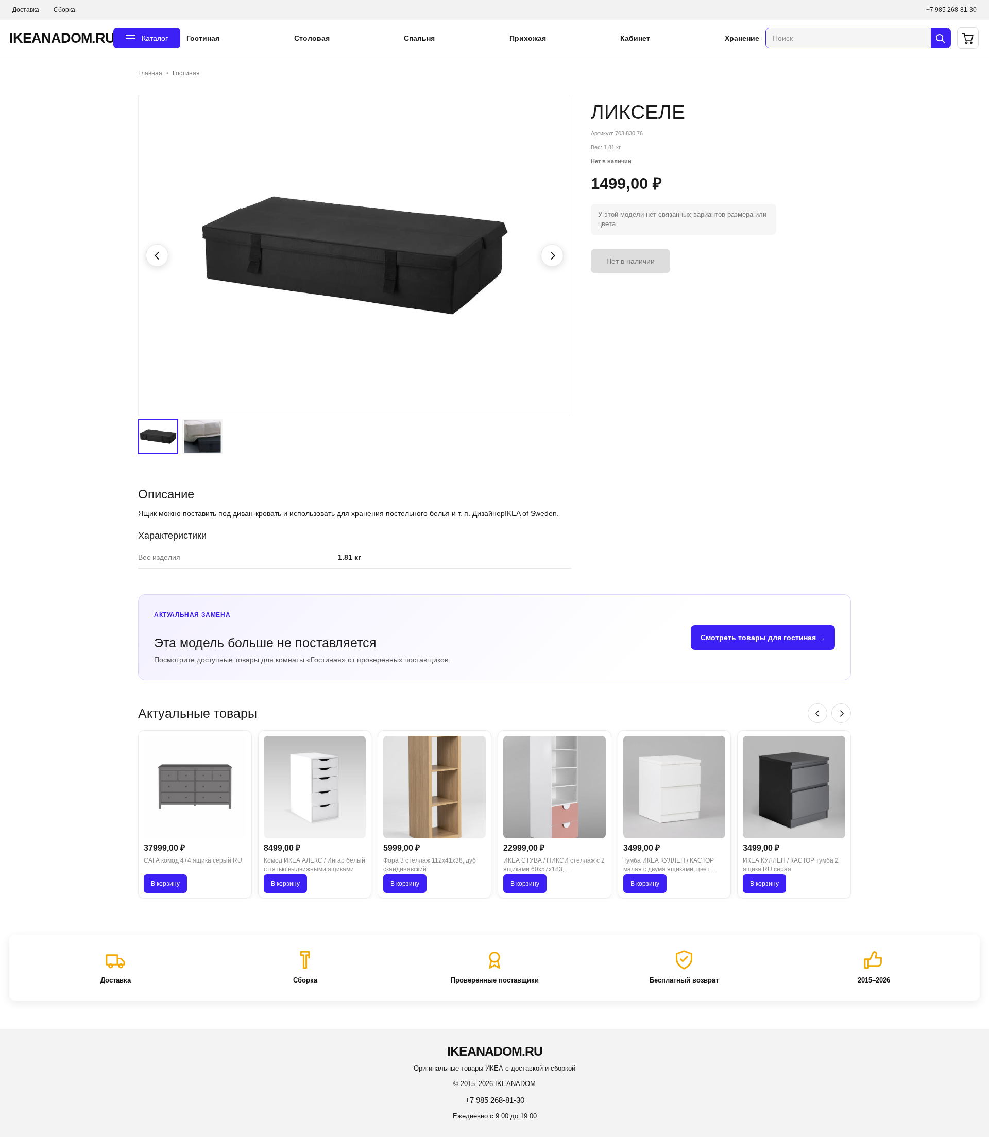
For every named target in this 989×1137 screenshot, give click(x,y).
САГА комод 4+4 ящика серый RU (193, 860)
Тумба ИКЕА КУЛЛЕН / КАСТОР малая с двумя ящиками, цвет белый (668, 865)
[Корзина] (968, 38)
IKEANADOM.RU (58, 38)
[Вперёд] (841, 713)
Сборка (64, 9)
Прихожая (527, 38)
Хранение (742, 38)
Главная (150, 73)
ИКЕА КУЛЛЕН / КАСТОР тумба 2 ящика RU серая (791, 865)
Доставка (25, 9)
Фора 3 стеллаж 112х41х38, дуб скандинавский (429, 865)
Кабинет (635, 38)
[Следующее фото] (552, 255)
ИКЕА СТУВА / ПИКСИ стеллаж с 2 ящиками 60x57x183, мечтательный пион (554, 865)
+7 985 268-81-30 (951, 9)
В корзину (165, 883)
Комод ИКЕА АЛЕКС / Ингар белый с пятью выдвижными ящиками (314, 865)
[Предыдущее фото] (157, 255)
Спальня (419, 38)
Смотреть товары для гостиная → (763, 637)
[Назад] (817, 713)
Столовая (312, 38)
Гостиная (202, 38)
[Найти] (940, 38)
